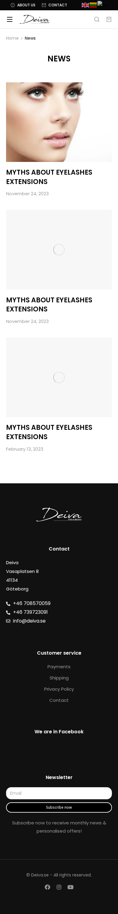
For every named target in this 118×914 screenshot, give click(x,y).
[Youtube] (70, 887)
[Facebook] (47, 887)
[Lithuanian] (93, 5)
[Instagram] (59, 887)
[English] (86, 5)
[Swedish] (102, 5)
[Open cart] (109, 19)
